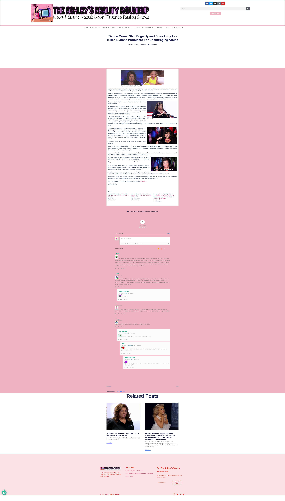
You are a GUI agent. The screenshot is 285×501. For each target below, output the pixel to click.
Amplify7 (107, 494)
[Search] (248, 8)
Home (86, 27)
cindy (126, 293)
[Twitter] (211, 3)
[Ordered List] (129, 243)
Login (168, 233)
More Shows (176, 27)
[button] (118, 391)
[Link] (138, 243)
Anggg (126, 333)
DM (131, 359)
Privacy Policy (129, 476)
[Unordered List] (131, 243)
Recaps (167, 27)
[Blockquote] (133, 243)
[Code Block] (136, 243)
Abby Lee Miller (132, 211)
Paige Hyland (154, 211)
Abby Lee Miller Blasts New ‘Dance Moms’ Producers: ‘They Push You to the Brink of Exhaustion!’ (118, 195)
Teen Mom (149, 27)
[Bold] (121, 243)
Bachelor (105, 27)
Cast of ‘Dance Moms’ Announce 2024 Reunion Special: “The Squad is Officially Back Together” (141, 195)
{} (139, 243)
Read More (109, 443)
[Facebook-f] (174, 494)
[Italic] (123, 243)
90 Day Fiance (95, 27)
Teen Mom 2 (158, 27)
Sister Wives (127, 27)
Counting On (116, 27)
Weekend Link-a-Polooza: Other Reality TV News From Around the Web (123, 434)
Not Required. (130, 345)
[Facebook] (207, 3)
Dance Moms (153, 44)
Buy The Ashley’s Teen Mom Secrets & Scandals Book (139, 473)
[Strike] (127, 243)
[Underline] (125, 243)
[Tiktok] (219, 3)
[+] (141, 243)
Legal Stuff (147, 211)
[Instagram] (215, 3)
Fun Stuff (137, 27)
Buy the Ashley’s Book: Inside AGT (134, 470)
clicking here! (143, 181)
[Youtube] (223, 3)
